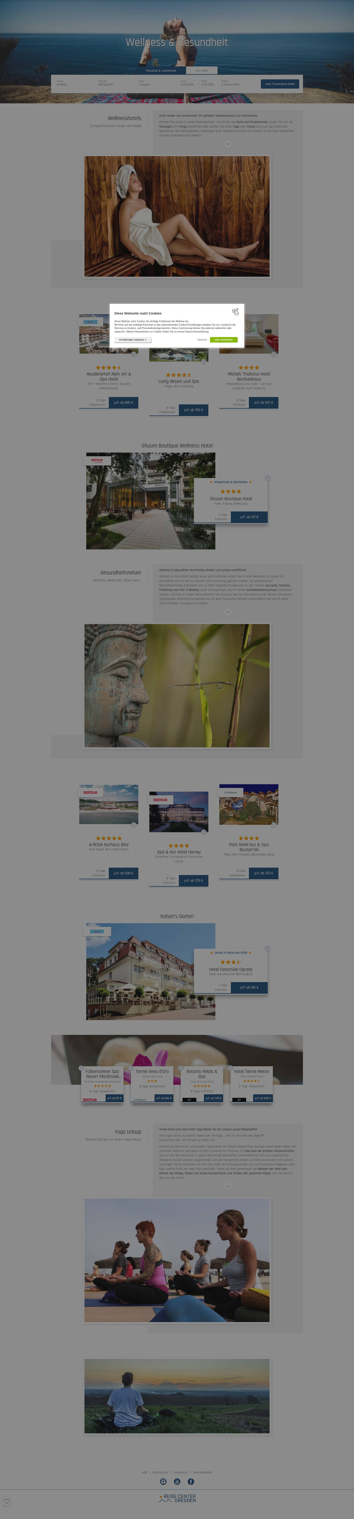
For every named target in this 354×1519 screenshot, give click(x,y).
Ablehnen (202, 339)
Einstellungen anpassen (131, 339)
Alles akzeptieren (224, 339)
